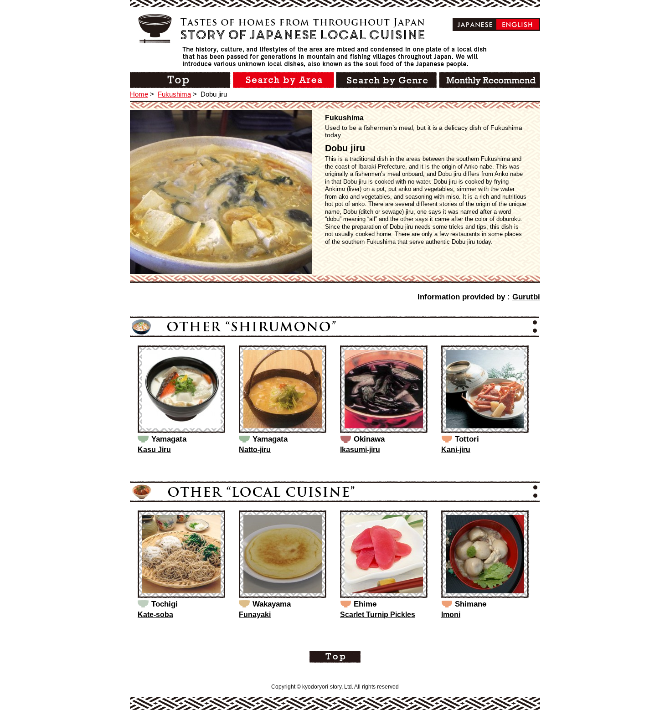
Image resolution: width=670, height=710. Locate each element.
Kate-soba (155, 614)
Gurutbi (526, 297)
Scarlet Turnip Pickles (377, 614)
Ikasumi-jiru (360, 449)
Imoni (450, 614)
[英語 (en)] (517, 24)
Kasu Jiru (154, 449)
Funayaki (255, 614)
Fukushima (174, 94)
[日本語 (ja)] (475, 24)
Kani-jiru (455, 449)
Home (139, 94)
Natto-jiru (255, 449)
